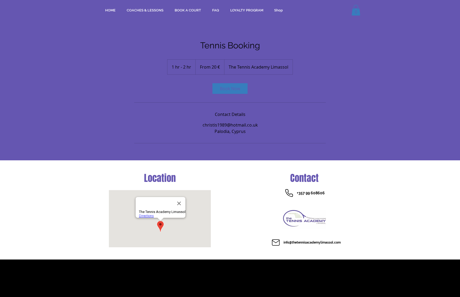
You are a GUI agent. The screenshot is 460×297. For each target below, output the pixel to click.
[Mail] (275, 242)
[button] (355, 10)
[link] (230, 88)
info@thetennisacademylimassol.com (312, 242)
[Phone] (289, 193)
